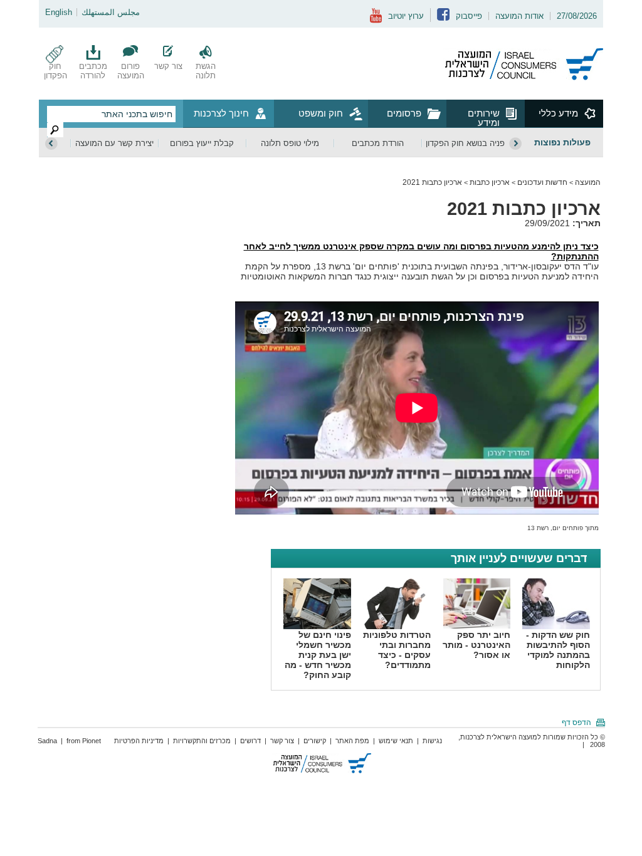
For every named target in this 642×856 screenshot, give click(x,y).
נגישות (432, 740)
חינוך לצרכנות (221, 113)
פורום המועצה (130, 70)
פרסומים (404, 113)
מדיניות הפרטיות (139, 740)
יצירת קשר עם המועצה (114, 143)
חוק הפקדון (55, 70)
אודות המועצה (519, 16)
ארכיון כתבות (490, 182)
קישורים (314, 740)
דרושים (250, 740)
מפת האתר (352, 740)
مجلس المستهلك (111, 12)
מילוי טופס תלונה (290, 143)
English (58, 12)
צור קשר (168, 66)
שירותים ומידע (484, 117)
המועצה (588, 182)
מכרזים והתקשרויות (202, 740)
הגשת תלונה (206, 70)
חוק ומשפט (320, 113)
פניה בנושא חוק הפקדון (465, 143)
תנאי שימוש (396, 740)
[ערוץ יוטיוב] (376, 20)
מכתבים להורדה (93, 70)
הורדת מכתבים (378, 143)
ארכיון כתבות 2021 (432, 182)
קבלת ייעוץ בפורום (202, 143)
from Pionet (83, 740)
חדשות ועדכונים (542, 182)
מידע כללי (558, 113)
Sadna (47, 740)
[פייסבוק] (443, 18)
